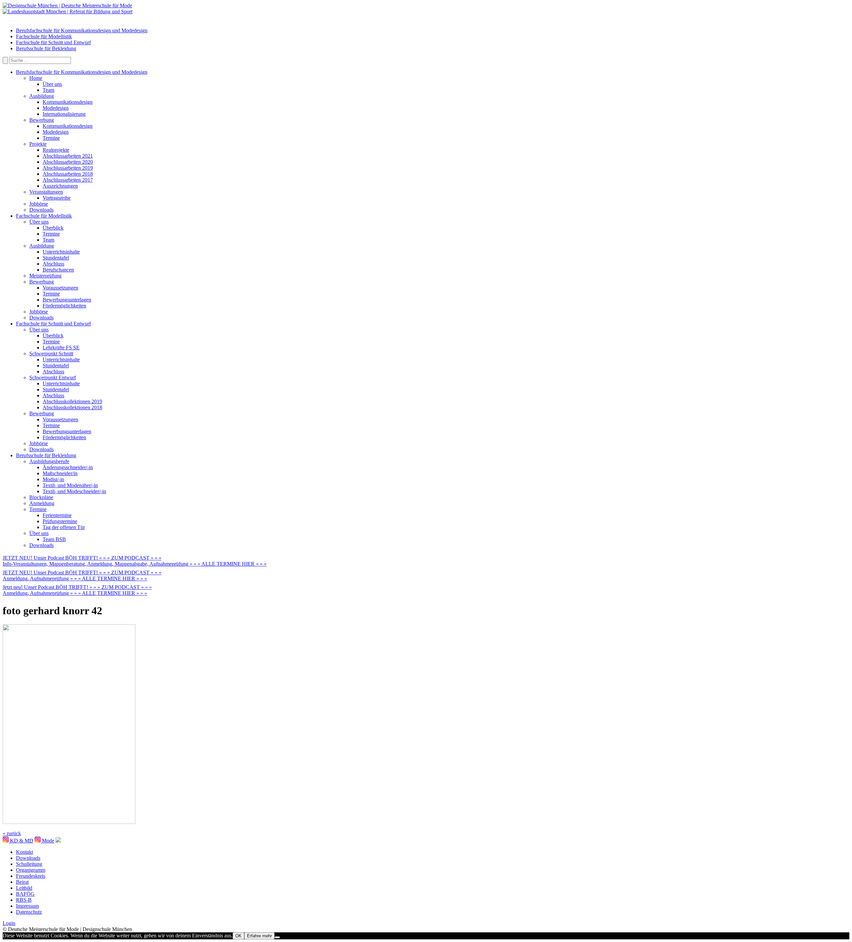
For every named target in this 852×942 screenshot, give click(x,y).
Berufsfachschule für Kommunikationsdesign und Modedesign (81, 30)
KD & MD (21, 841)
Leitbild (24, 888)
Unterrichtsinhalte (61, 252)
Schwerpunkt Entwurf (52, 377)
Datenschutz (29, 912)
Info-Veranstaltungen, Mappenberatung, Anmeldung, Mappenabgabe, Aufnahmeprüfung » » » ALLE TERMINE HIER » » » (135, 564)
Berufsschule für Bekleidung (46, 48)
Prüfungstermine (60, 521)
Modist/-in (53, 479)
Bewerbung (41, 120)
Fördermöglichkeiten (64, 305)
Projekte (38, 144)
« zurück (12, 833)
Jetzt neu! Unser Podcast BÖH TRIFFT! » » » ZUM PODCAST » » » (77, 587)
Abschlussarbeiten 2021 (68, 156)
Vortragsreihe (57, 198)
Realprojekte (56, 150)
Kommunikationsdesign (68, 102)
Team (48, 90)
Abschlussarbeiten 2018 (68, 174)
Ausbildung (41, 96)
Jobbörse (38, 204)
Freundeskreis (30, 876)
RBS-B (24, 900)
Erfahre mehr (259, 935)
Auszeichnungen (60, 186)
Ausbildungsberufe (49, 461)
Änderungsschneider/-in (68, 467)
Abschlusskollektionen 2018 (72, 407)
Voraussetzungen (60, 287)
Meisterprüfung (45, 276)
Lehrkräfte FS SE (61, 347)
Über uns (52, 84)
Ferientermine (57, 515)
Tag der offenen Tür (64, 527)
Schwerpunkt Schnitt (51, 353)
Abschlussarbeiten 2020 (68, 162)
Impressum (27, 906)
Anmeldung (41, 503)
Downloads (41, 210)
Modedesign (56, 108)
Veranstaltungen (46, 192)
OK (238, 935)
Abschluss (53, 264)
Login (9, 923)
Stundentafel (56, 258)
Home (35, 78)
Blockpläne (41, 497)
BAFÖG (25, 894)
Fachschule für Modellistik (44, 36)
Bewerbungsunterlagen (67, 299)
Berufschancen (58, 270)
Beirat (22, 882)
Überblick (53, 228)
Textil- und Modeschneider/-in (74, 491)
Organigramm (30, 870)
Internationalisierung (64, 114)
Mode (47, 841)
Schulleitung (29, 864)
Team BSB (54, 539)
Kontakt (24, 852)
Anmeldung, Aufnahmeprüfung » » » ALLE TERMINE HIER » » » (75, 578)
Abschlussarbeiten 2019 (68, 168)
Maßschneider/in (60, 473)
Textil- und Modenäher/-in (70, 485)
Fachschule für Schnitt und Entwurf (53, 42)
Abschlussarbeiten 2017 (68, 180)
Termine (51, 138)
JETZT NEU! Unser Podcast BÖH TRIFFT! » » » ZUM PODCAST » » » (82, 558)
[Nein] (277, 937)
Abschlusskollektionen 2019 (72, 401)
